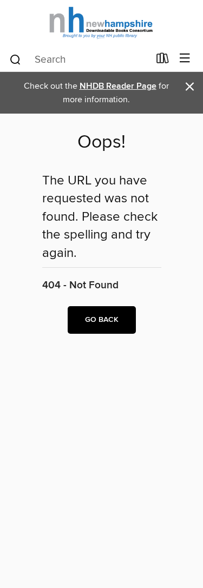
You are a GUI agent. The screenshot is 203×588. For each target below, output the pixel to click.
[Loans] (163, 61)
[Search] (15, 59)
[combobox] (79, 59)
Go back (102, 320)
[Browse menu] (185, 58)
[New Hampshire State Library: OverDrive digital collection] (101, 23)
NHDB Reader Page (118, 86)
